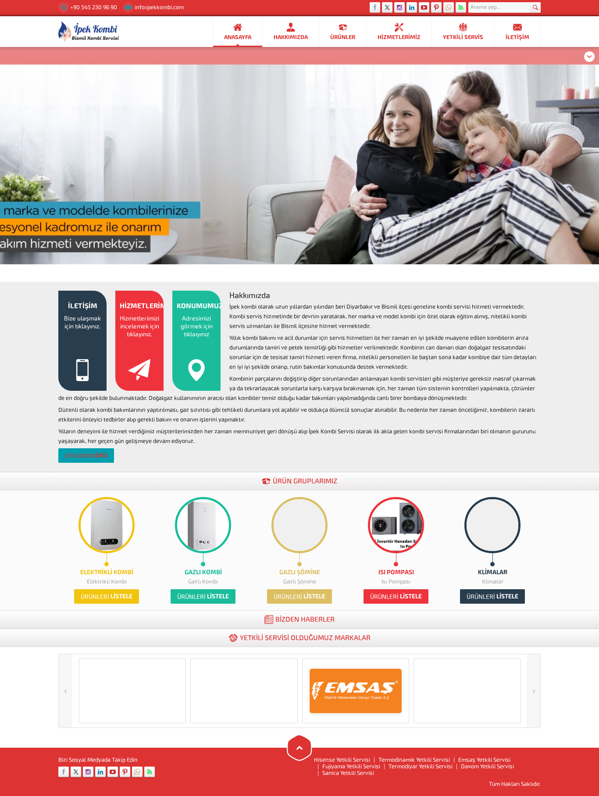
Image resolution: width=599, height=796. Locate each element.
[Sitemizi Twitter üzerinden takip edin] (387, 7)
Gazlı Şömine (299, 572)
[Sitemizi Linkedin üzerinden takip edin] (411, 7)
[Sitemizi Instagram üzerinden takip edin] (399, 7)
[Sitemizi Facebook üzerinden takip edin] (375, 7)
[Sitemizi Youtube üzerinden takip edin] (424, 7)
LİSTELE (106, 596)
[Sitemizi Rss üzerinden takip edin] (461, 7)
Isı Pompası (396, 572)
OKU (86, 455)
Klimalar (492, 572)
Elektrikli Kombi (106, 572)
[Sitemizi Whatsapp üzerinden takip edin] (448, 7)
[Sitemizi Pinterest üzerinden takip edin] (436, 7)
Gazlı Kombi (203, 572)
